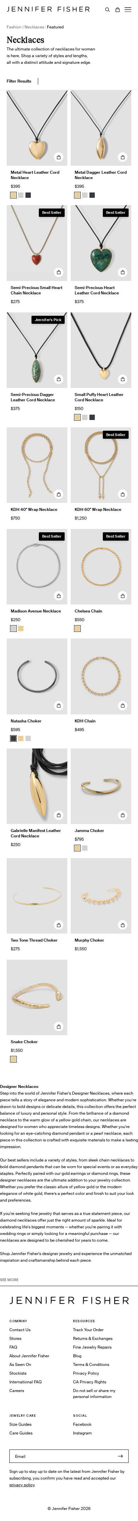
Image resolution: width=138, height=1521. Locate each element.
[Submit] (120, 1456)
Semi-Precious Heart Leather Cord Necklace (97, 290)
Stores (15, 1338)
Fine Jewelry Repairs (92, 1347)
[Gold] (13, 195)
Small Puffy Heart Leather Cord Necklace (99, 397)
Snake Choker (24, 1042)
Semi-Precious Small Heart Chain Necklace (36, 290)
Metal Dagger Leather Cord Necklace (101, 175)
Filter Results (19, 81)
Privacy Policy (86, 1373)
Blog (77, 1356)
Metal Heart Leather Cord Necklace (35, 175)
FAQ (13, 1347)
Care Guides (20, 1433)
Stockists (17, 1373)
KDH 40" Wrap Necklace (34, 509)
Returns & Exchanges (93, 1338)
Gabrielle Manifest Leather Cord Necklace (36, 833)
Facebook (82, 1424)
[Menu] (128, 9)
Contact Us (19, 1330)
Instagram (82, 1433)
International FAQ (25, 1382)
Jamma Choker (89, 830)
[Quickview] (58, 157)
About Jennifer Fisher (29, 1356)
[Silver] (20, 195)
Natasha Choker (26, 721)
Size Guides (20, 1424)
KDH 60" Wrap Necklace (98, 509)
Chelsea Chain (88, 611)
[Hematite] (28, 195)
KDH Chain (85, 721)
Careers (16, 1390)
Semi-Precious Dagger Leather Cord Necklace (33, 397)
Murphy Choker (89, 940)
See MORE (9, 1279)
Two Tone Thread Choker (34, 940)
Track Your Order (88, 1330)
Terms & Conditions (91, 1364)
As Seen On (20, 1364)
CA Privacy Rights (89, 1382)
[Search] (108, 10)
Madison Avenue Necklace (36, 611)
